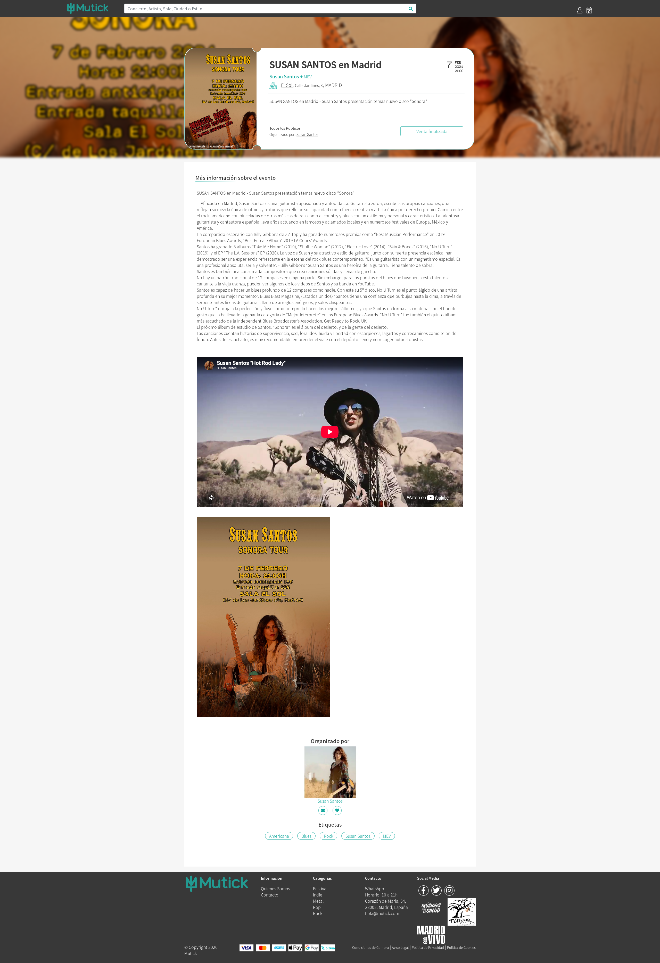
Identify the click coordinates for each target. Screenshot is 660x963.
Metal (318, 901)
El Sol (287, 84)
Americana (279, 836)
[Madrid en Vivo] (462, 911)
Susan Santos (307, 134)
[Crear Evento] (589, 10)
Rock (328, 836)
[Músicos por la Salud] (431, 908)
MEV (308, 76)
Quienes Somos (275, 888)
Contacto (269, 895)
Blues (306, 836)
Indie (317, 895)
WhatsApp (374, 888)
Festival (320, 888)
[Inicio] (92, 8)
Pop (317, 907)
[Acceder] (579, 10)
